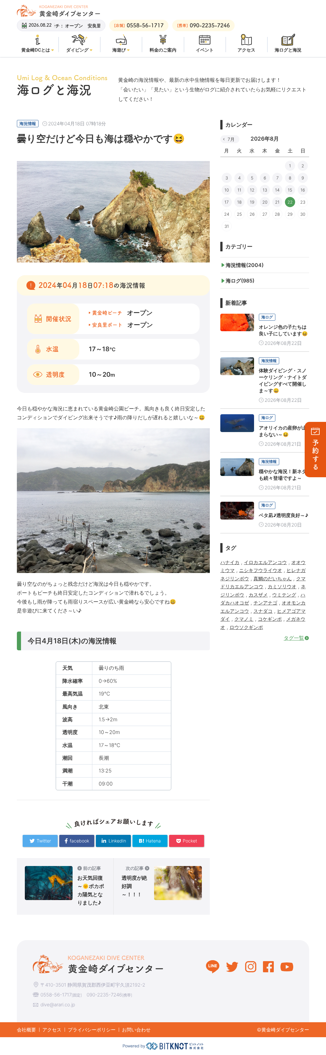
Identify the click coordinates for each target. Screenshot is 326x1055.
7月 (231, 139)
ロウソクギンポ (246, 627)
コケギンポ (270, 619)
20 (264, 202)
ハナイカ (229, 562)
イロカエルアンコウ (265, 562)
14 (277, 189)
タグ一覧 (294, 638)
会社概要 (26, 1030)
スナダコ (263, 611)
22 (290, 202)
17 (226, 202)
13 (265, 189)
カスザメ (258, 595)
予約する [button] (315, 455)
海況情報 (27, 123)
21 (277, 202)
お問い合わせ (136, 1030)
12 (252, 189)
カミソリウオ (282, 586)
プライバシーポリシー (92, 1030)
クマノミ (243, 619)
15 (290, 189)
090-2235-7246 (104, 995)
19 (252, 202)
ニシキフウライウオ (260, 570)
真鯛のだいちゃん (272, 579)
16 (303, 189)
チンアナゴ (265, 603)
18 (239, 202)
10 (226, 189)
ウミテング (284, 595)
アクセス (51, 1030)
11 (239, 189)
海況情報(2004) (245, 265)
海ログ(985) (240, 280)
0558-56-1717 (56, 995)
